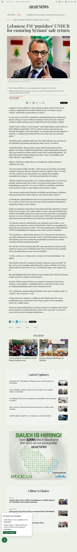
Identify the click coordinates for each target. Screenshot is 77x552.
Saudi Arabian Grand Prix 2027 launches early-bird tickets (30, 416)
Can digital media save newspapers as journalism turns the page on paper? (46, 15)
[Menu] (2, 2)
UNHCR (35, 327)
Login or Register (9, 532)
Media (19, 15)
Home (9, 20)
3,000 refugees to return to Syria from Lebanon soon (23, 359)
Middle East (12, 509)
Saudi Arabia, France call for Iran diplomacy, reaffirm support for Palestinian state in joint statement (32, 501)
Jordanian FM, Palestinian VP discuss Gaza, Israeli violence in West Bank (31, 382)
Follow (64, 103)
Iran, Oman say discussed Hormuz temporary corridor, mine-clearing (32, 408)
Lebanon (18, 327)
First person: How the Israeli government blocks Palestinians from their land (31, 512)
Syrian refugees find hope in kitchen (51, 359)
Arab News (11, 1)
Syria (27, 327)
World (11, 497)
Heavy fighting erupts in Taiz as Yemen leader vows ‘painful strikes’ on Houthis (31, 391)
